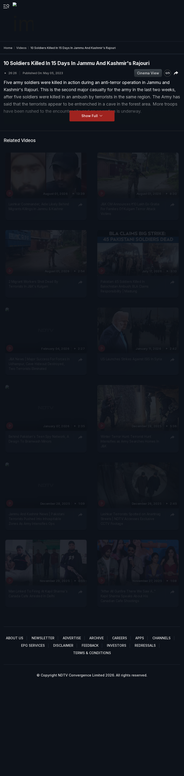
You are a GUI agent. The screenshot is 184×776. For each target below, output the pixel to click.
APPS (139, 638)
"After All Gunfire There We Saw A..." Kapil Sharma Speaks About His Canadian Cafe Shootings (127, 596)
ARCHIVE (96, 638)
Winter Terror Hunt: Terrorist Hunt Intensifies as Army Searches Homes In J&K (129, 441)
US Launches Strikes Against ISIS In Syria (131, 359)
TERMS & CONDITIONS (92, 653)
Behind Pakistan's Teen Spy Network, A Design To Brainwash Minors (39, 438)
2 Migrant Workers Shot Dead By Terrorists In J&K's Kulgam (33, 283)
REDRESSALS (145, 645)
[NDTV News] (23, 20)
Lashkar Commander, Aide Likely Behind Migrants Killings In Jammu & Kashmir (39, 206)
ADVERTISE (72, 638)
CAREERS (119, 638)
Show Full (90, 116)
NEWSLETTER (43, 638)
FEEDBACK (90, 645)
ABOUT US (14, 638)
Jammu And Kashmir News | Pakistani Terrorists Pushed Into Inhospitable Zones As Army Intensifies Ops (36, 519)
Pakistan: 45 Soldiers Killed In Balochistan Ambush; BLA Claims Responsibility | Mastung (124, 286)
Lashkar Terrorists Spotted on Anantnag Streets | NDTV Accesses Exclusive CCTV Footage (130, 519)
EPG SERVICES (33, 645)
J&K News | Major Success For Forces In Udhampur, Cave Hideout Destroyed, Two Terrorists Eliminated (39, 364)
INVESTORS (116, 645)
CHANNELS (161, 638)
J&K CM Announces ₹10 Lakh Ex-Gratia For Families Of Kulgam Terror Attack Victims (129, 209)
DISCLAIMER (63, 645)
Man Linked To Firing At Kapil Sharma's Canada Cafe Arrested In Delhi (38, 593)
